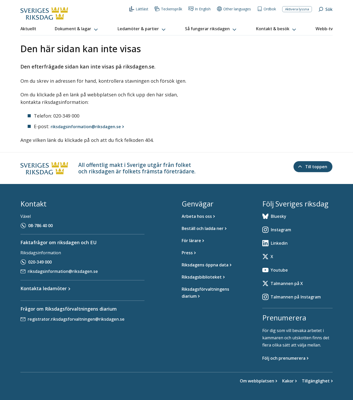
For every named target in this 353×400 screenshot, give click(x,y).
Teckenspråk (171, 8)
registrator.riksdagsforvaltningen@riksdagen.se (76, 319)
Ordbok (270, 8)
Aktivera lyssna (297, 9)
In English (203, 8)
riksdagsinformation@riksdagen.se (63, 271)
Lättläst (142, 8)
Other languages (237, 8)
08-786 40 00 (40, 225)
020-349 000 (40, 262)
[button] (77, 29)
